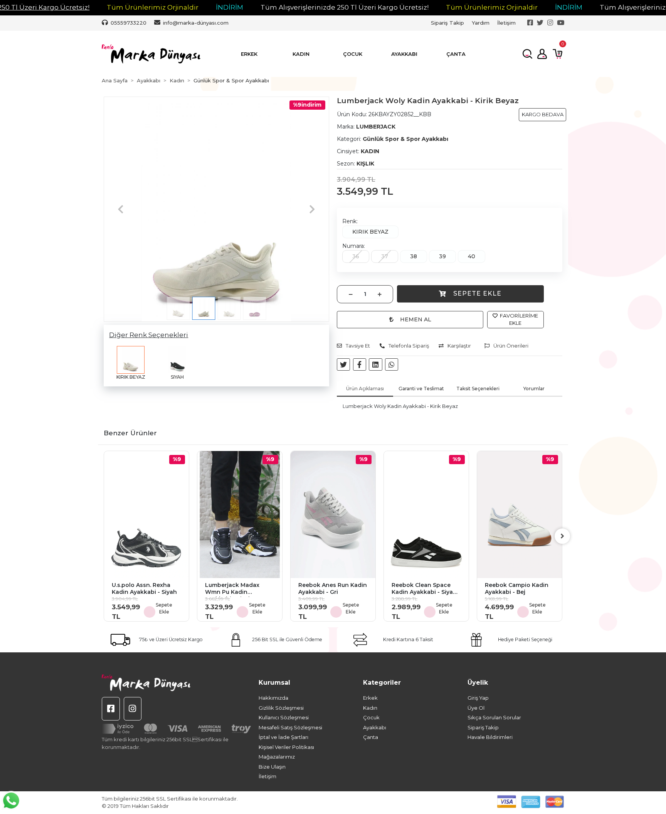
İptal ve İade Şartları (283, 737)
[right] (562, 536)
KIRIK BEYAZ (370, 231)
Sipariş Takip (447, 23)
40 (471, 256)
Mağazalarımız (277, 757)
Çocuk (371, 717)
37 (384, 256)
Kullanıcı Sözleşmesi (284, 717)
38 (413, 256)
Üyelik (478, 682)
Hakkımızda (273, 698)
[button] (121, 209)
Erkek (370, 698)
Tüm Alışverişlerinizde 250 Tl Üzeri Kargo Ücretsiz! (345, 7)
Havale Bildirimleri (490, 737)
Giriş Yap (478, 698)
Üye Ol (476, 708)
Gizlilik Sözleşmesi (281, 708)
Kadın (370, 708)
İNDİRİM (229, 7)
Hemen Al (415, 319)
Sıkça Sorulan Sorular (494, 717)
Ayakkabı (374, 727)
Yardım (480, 23)
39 (442, 256)
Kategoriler (382, 682)
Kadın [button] (301, 54)
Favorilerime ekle (518, 319)
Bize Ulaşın (272, 767)
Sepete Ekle (477, 293)
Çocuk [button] (352, 54)
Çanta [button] (456, 54)
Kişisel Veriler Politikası (286, 747)
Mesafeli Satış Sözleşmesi (290, 727)
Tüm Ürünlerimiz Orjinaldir (152, 7)
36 (355, 256)
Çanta (370, 737)
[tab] (365, 389)
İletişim (506, 23)
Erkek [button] (249, 54)
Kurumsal (274, 682)
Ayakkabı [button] (404, 54)
